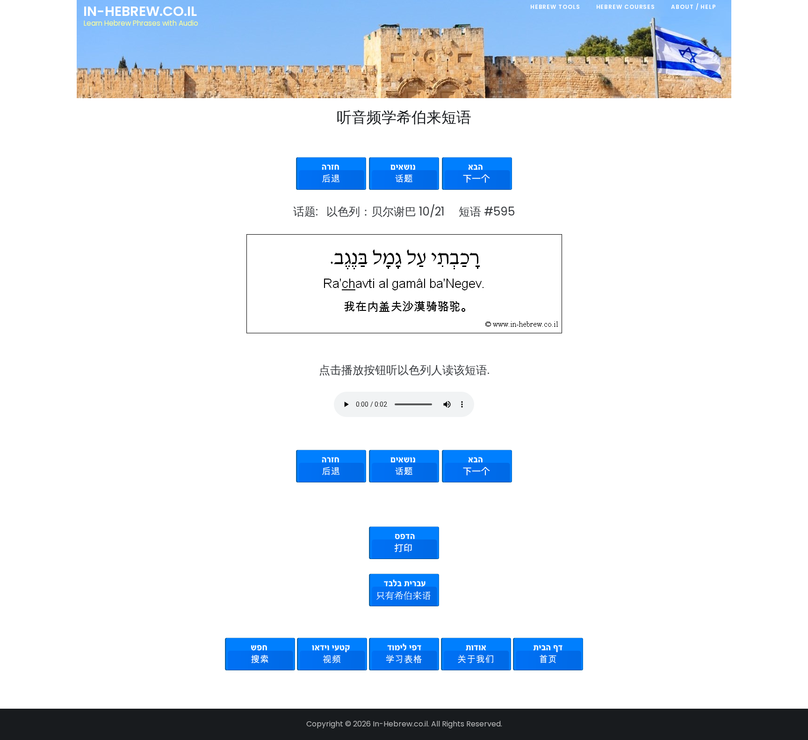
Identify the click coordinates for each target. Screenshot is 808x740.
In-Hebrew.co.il (140, 11)
